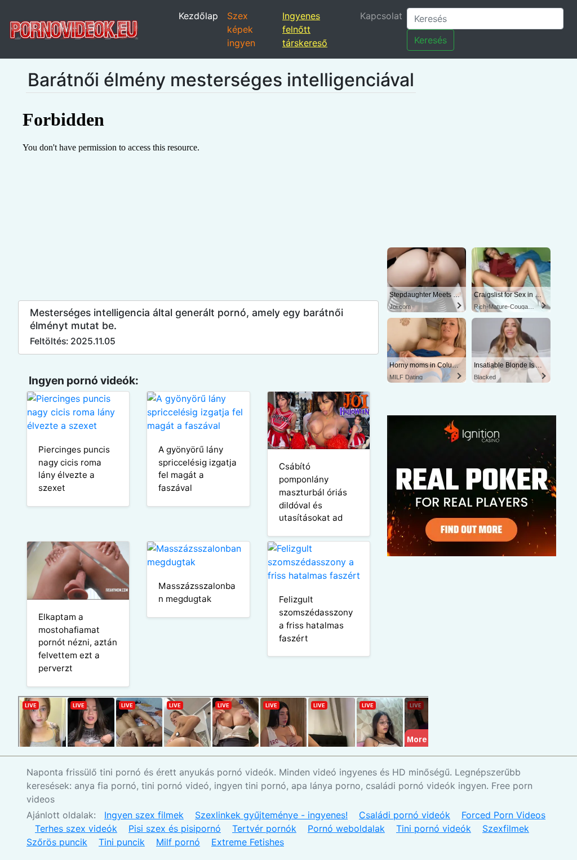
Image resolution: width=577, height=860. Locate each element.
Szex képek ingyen (241, 29)
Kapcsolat (381, 15)
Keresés (430, 40)
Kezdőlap (198, 15)
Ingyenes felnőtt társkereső (304, 29)
